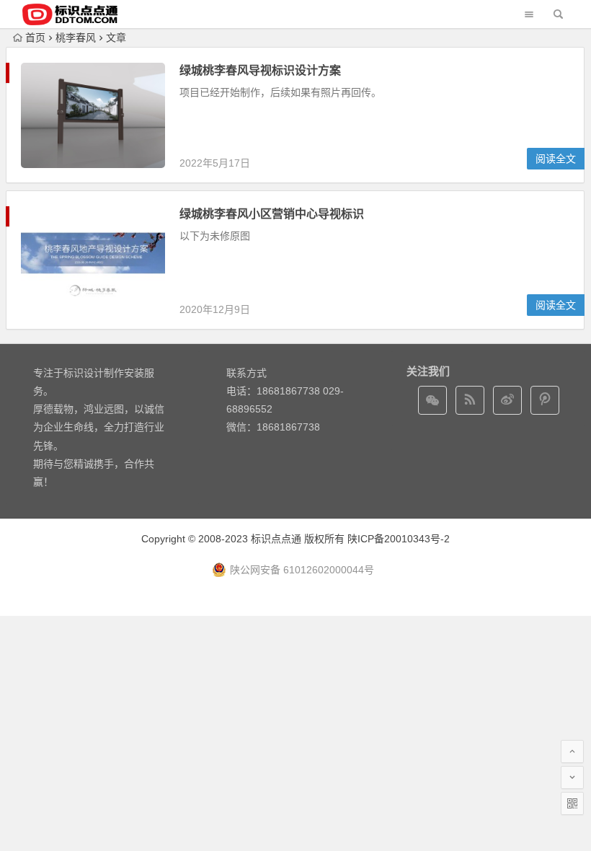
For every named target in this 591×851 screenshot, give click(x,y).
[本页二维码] (572, 803)
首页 (35, 37)
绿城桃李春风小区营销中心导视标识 (271, 214)
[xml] (544, 400)
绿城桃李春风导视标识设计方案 (260, 70)
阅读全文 (556, 158)
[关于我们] (507, 400)
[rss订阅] (470, 400)
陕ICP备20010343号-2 (398, 538)
